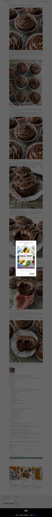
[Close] (35, 241)
